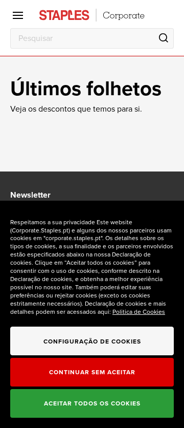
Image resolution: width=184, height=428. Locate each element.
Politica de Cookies (138, 311)
